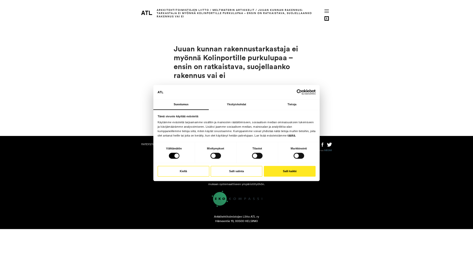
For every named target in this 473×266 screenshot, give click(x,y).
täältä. (291, 135)
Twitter (329, 144)
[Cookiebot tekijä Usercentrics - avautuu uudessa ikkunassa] (299, 92)
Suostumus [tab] (181, 104)
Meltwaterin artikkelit (233, 10)
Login (326, 18)
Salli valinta (236, 171)
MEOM (328, 150)
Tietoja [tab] (291, 104)
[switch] (215, 156)
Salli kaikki (290, 171)
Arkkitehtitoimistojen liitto (183, 10)
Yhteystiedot (150, 144)
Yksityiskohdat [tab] (236, 104)
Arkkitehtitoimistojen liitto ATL (146, 13)
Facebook (322, 144)
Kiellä (183, 171)
